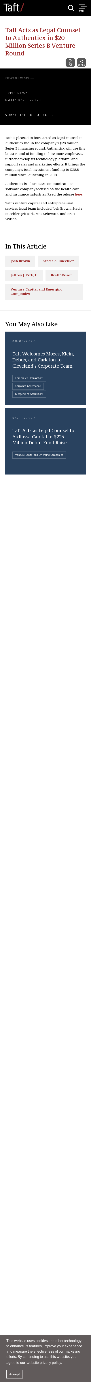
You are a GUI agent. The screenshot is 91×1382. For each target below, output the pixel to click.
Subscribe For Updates (29, 115)
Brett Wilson (61, 275)
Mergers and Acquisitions (29, 394)
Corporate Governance (28, 386)
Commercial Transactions (29, 378)
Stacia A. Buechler (58, 261)
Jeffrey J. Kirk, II (24, 275)
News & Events (17, 78)
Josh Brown (20, 261)
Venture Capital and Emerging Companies (37, 292)
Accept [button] (14, 1374)
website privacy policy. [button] (44, 1363)
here (78, 194)
